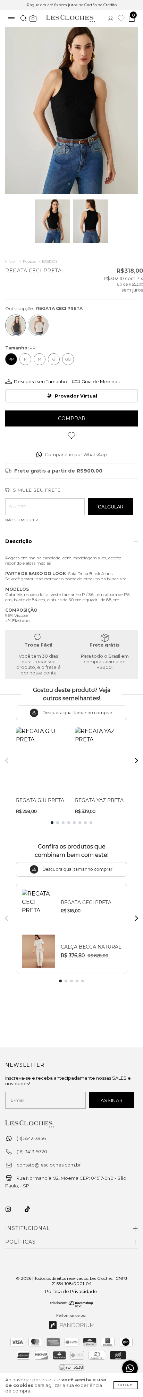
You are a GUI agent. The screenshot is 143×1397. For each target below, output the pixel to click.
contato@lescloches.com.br (49, 1165)
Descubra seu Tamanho (40, 381)
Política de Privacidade (71, 1291)
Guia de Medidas (100, 381)
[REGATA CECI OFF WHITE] (38, 325)
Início (10, 261)
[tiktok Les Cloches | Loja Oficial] (31, 1209)
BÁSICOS (49, 261)
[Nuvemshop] (71, 1305)
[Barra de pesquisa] (23, 19)
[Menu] (11, 19)
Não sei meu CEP (21, 520)
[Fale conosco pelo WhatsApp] (130, 1368)
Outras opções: (44, 308)
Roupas (29, 261)
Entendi (125, 1385)
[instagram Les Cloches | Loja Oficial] (12, 1209)
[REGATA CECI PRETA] (15, 325)
